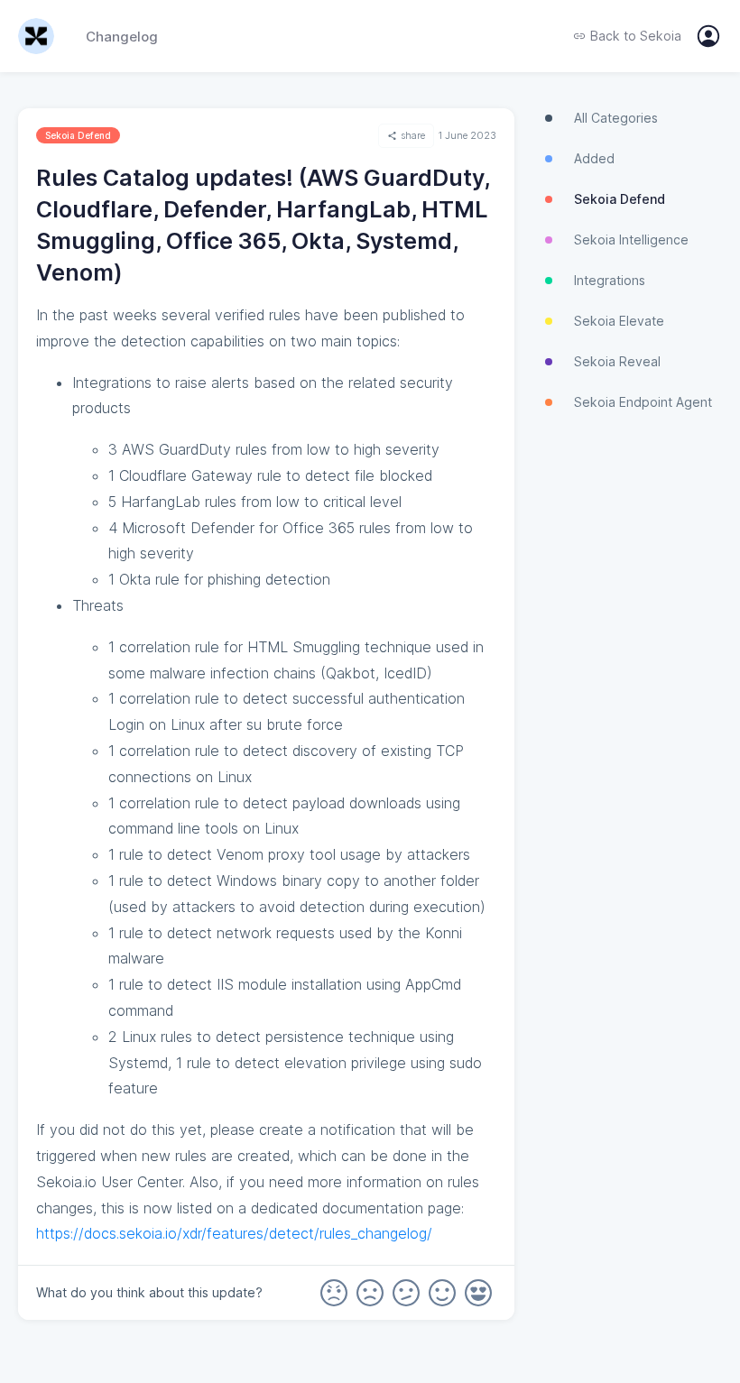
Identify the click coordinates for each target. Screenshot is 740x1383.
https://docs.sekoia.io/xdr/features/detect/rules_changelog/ (234, 1233)
